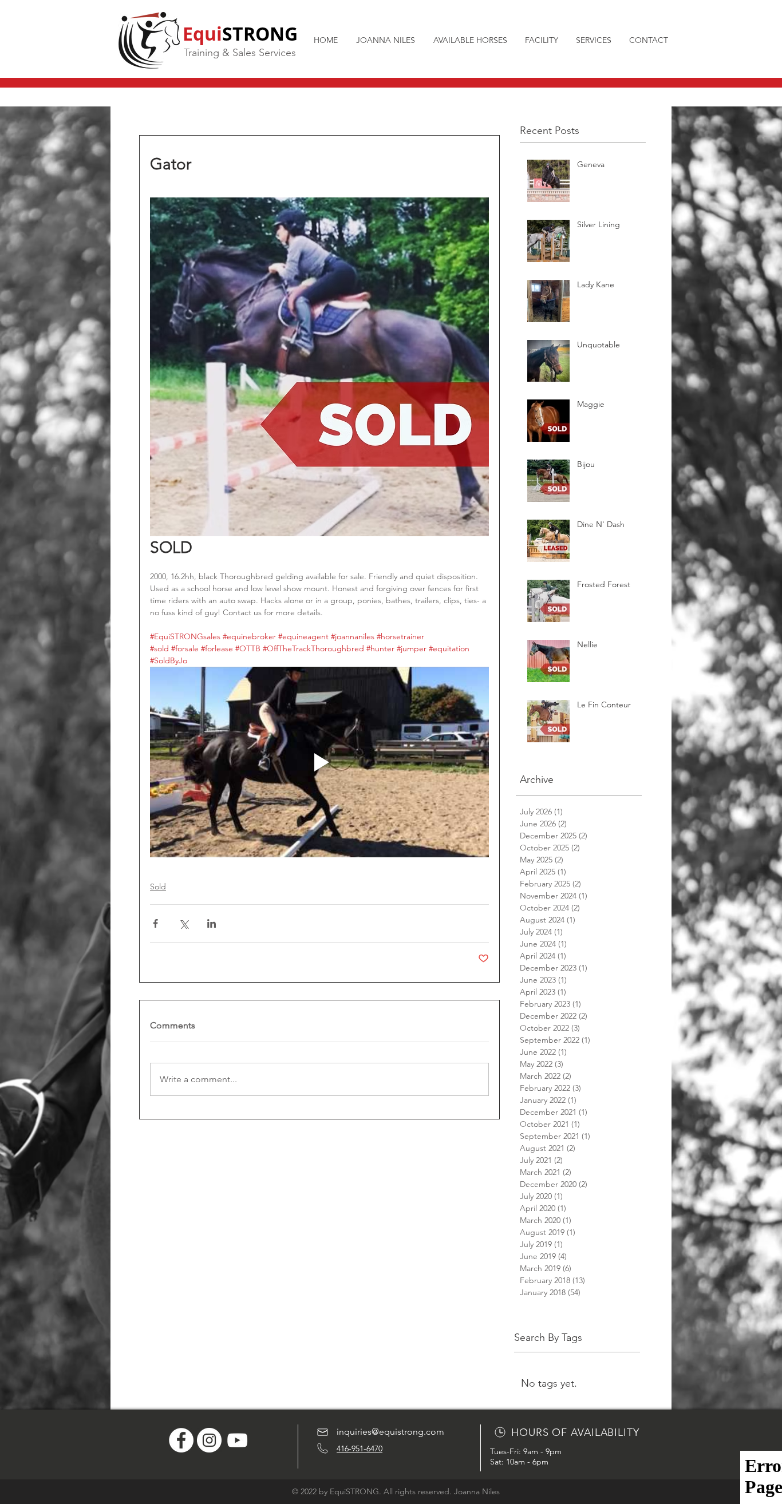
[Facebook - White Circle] (181, 1440)
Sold (158, 886)
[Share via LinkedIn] (211, 923)
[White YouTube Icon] (237, 1440)
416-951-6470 (359, 1448)
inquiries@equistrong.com (390, 1431)
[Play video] (319, 762)
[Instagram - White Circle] (209, 1440)
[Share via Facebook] (155, 923)
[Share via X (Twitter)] (183, 923)
